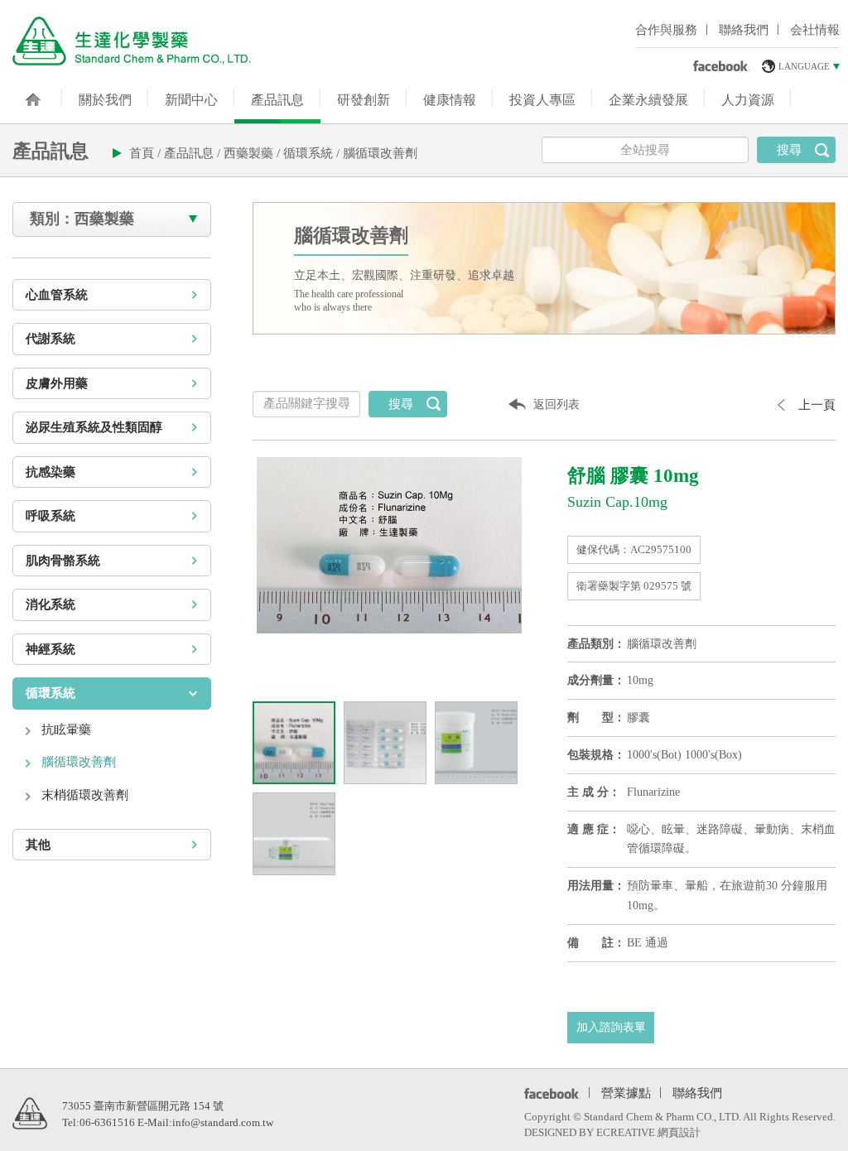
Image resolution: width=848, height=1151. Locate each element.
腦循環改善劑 (380, 153)
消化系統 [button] (50, 604)
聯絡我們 (743, 29)
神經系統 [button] (50, 649)
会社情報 (815, 29)
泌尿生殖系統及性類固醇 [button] (94, 427)
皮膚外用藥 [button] (57, 383)
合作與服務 (666, 29)
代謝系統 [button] (50, 338)
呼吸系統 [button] (50, 516)
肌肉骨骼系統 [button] (63, 560)
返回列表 (556, 404)
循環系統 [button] (50, 693)
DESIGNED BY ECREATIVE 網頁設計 (612, 1132)
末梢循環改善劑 (84, 795)
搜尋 (789, 150)
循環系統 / (313, 153)
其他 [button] (38, 844)
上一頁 (817, 405)
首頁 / (146, 153)
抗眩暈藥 (66, 729)
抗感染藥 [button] (50, 472)
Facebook (549, 1093)
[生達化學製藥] (131, 40)
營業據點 (626, 1091)
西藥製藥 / (253, 153)
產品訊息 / (194, 153)
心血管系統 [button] (57, 294)
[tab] (111, 295)
